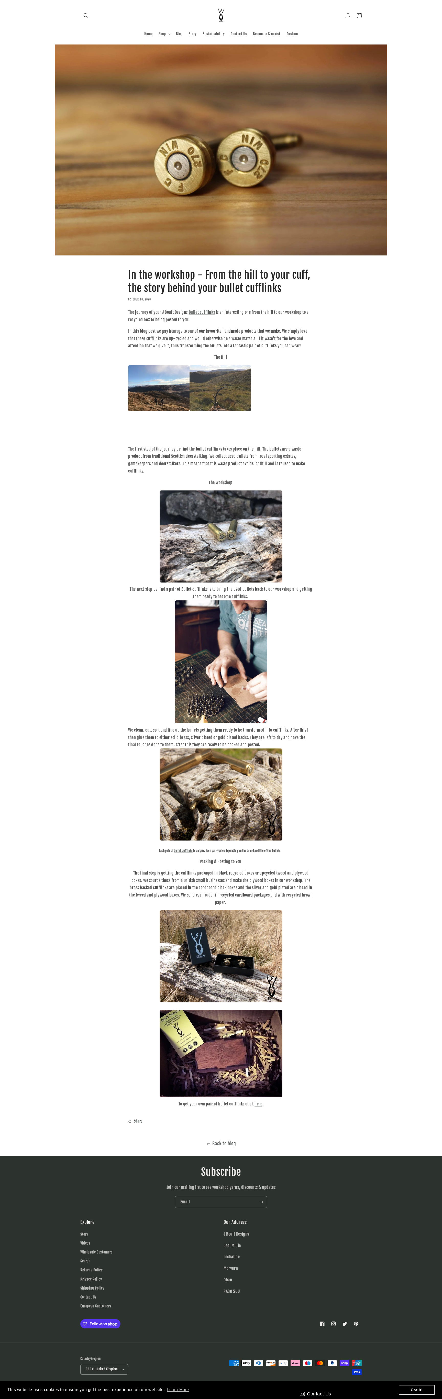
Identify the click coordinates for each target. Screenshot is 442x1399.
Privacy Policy (91, 1279)
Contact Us (88, 1297)
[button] (86, 15)
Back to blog (224, 1143)
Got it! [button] (417, 1390)
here (258, 1103)
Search (85, 1261)
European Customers (95, 1306)
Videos (85, 1243)
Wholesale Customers (96, 1252)
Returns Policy (91, 1270)
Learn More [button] (178, 1389)
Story (84, 1234)
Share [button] (138, 1121)
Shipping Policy (92, 1288)
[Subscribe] (261, 1202)
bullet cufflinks (183, 851)
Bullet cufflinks (202, 312)
